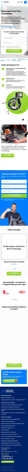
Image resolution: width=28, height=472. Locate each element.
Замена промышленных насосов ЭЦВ (10, 419)
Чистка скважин (5, 430)
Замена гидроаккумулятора (8, 425)
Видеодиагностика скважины (8, 432)
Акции (9, 59)
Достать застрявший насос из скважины (11, 436)
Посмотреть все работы (14, 365)
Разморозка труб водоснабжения (9, 440)
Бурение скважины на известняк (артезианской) (13, 399)
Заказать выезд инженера (14, 195)
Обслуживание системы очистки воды (10, 443)
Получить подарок (9, 380)
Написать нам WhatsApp (7, 461)
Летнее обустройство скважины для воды (11, 404)
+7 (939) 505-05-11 (7, 456)
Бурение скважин (6, 395)
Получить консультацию (14, 50)
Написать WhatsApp (8, 155)
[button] (12, 268)
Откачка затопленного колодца (9, 434)
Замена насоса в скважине (7, 421)
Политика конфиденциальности (8, 470)
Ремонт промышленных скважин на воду (11, 445)
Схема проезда (5, 453)
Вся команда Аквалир (14, 273)
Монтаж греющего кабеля (7, 438)
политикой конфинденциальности (12, 47)
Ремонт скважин (6, 417)
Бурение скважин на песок (7, 397)
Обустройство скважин (8, 402)
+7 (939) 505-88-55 (7, 458)
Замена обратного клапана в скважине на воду (13, 423)
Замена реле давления (7, 427)
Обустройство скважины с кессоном (10, 407)
